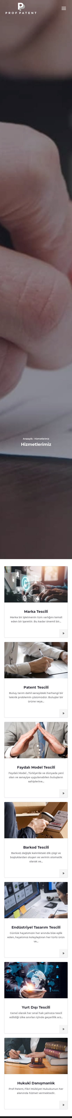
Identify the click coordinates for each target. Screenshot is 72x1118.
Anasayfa (28, 438)
